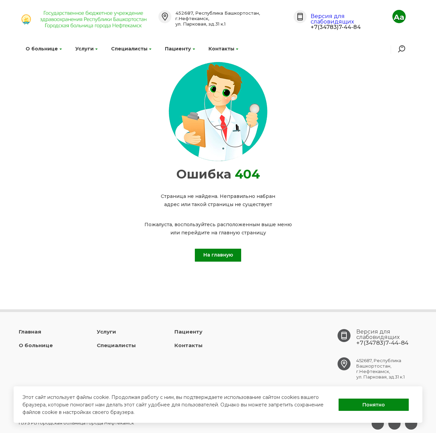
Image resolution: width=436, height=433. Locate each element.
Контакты (221, 49)
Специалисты (129, 49)
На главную (218, 255)
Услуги (84, 49)
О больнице (42, 49)
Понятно (373, 405)
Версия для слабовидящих (332, 19)
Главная (30, 331)
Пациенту (178, 49)
